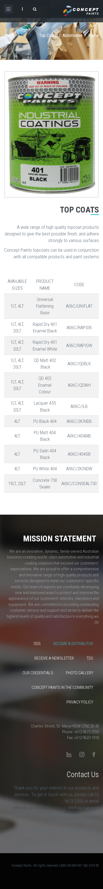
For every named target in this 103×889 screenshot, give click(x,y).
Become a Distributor (73, 643)
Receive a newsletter (54, 658)
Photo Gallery (79, 672)
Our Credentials (38, 672)
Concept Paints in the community (62, 687)
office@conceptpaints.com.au (40, 807)
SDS (37, 643)
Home (93, 35)
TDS (90, 658)
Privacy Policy (79, 702)
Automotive (72, 35)
